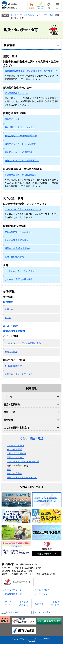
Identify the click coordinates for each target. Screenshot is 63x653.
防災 (9, 469)
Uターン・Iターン (15, 445)
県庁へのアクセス (13, 590)
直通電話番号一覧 (13, 594)
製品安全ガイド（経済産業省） (20, 152)
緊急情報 (8, 302)
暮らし (8, 317)
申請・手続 (9, 412)
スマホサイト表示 (42, 612)
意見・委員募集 (12, 404)
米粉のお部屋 (11, 351)
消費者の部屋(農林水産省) (17, 248)
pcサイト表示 (12, 612)
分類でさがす (29, 15)
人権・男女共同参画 (16, 453)
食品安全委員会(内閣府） (17, 240)
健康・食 (9, 309)
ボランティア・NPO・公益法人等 (23, 461)
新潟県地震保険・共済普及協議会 (21, 175)
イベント (8, 396)
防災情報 (32, 6)
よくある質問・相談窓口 (16, 427)
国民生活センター (13, 119)
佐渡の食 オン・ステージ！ (18, 374)
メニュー (57, 6)
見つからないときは (31, 487)
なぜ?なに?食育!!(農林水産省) (19, 279)
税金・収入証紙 (14, 449)
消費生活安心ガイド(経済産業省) (20, 144)
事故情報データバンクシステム (20, 127)
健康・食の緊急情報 (14, 256)
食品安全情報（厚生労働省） (18, 232)
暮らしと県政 (10, 326)
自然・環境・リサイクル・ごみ (22, 477)
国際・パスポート (15, 457)
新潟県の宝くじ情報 (14, 331)
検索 (49, 6)
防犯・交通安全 (14, 473)
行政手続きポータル (40, 6)
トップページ (16, 15)
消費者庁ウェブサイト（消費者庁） (22, 160)
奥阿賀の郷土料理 (13, 366)
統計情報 (8, 419)
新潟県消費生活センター (16, 93)
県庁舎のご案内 (42, 590)
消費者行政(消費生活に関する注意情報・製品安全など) (31, 71)
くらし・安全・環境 (45, 15)
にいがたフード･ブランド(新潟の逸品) (23, 343)
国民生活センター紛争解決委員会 (21, 135)
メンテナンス (41, 594)
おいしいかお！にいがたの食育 (20, 271)
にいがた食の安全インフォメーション (23, 209)
